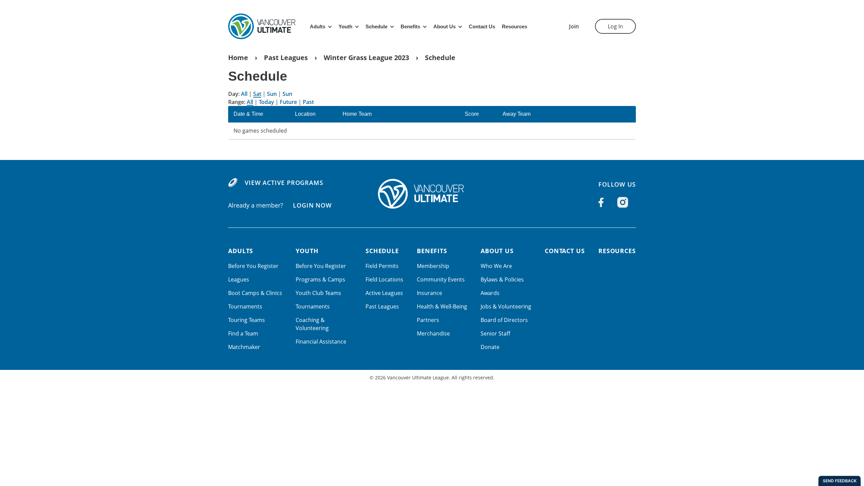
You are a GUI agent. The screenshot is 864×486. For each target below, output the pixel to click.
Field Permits (382, 266)
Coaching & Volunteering (312, 324)
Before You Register (253, 266)
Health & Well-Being (442, 306)
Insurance (429, 293)
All (244, 94)
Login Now (312, 205)
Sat (257, 94)
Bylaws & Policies (502, 279)
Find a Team (243, 333)
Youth (345, 26)
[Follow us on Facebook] (601, 202)
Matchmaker (244, 347)
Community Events (441, 279)
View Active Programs (284, 183)
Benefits (410, 26)
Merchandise (433, 333)
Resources (514, 26)
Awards (490, 293)
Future (288, 102)
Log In (615, 26)
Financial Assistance (321, 341)
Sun (272, 94)
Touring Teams (246, 320)
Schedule (376, 26)
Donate (490, 347)
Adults (317, 26)
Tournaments (245, 306)
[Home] (432, 194)
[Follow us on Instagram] (622, 202)
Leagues (238, 279)
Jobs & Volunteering (506, 306)
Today (266, 102)
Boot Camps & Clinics (255, 293)
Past (308, 102)
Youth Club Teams (318, 293)
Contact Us (482, 26)
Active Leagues (384, 293)
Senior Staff (495, 333)
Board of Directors (504, 320)
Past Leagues (286, 57)
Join (574, 26)
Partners (428, 320)
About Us (444, 26)
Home (238, 57)
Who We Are (496, 266)
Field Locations (384, 279)
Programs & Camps (320, 279)
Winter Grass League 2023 (366, 57)
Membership (433, 266)
